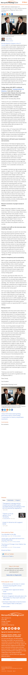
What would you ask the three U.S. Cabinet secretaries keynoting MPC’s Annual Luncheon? (14, 585)
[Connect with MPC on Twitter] (3, 628)
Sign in (14, 671)
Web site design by (6, 667)
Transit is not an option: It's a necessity (8, 515)
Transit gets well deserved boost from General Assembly (12, 539)
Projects (18, 500)
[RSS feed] (18, 628)
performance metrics (6, 415)
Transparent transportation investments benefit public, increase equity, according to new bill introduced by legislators (14, 506)
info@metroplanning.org (7, 625)
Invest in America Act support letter (13, 523)
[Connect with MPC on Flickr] (12, 628)
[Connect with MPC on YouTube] (9, 628)
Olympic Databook (7, 594)
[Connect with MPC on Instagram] (15, 628)
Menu (25, 2)
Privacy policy (9, 671)
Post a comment (10, 40)
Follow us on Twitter (7, 556)
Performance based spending (13, 414)
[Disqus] (14, 444)
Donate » (14, 659)
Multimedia (10, 500)
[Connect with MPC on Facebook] (6, 628)
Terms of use (3, 671)
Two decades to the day (8, 534)
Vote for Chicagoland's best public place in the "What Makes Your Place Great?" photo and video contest (15, 597)
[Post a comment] (12, 14)
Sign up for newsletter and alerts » (11, 632)
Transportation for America (8, 417)
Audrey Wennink (7, 518)
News (4, 500)
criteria (3, 414)
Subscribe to (14, 575)
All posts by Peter (5, 550)
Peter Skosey (9, 38)
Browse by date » (5, 606)
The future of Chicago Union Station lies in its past (13, 544)
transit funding (16, 415)
